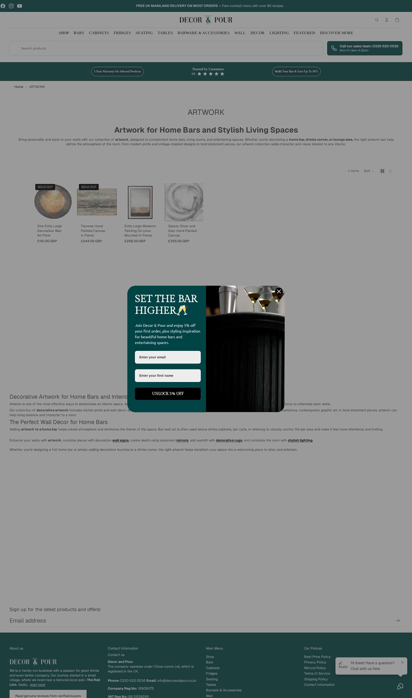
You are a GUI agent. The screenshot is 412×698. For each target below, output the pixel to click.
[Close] (279, 291)
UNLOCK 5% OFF (168, 394)
